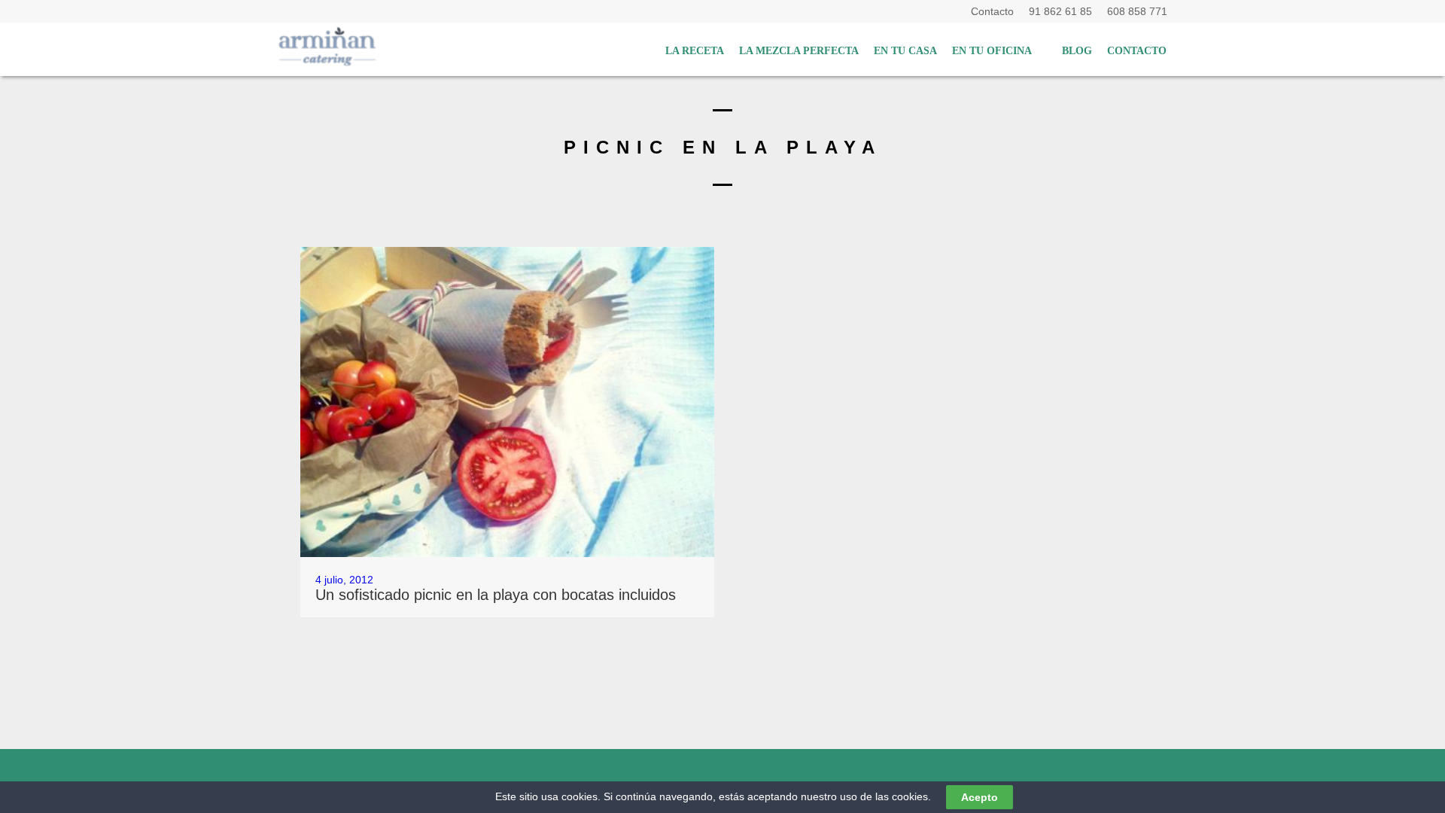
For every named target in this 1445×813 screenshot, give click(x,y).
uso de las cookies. (885, 796)
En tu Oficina (992, 50)
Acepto (979, 797)
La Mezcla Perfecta (799, 50)
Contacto (995, 11)
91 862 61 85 (1063, 11)
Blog (1077, 50)
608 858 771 (1137, 11)
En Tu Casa (905, 50)
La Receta (694, 50)
